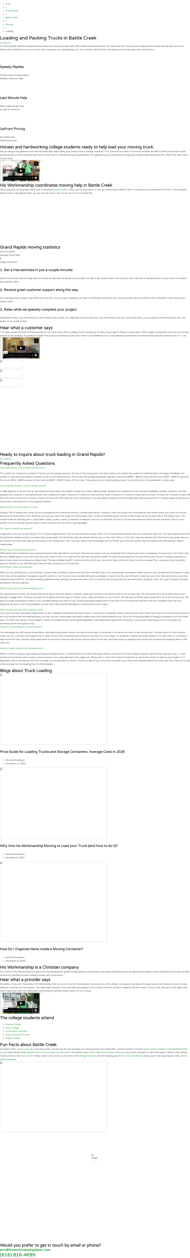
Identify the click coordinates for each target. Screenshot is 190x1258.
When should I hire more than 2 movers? (19, 507)
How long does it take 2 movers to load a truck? (23, 485)
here (181, 660)
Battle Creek (61, 189)
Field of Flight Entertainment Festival (106, 1052)
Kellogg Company (88, 1056)
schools (183, 1056)
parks (13, 1059)
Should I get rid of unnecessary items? (18, 549)
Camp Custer (23, 1049)
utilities (3, 1059)
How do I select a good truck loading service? (22, 648)
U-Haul (173, 189)
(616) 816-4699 (17, 1255)
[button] (95, 468)
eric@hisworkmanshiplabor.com (25, 1250)
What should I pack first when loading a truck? (22, 588)
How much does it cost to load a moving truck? (22, 468)
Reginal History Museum (38, 1052)
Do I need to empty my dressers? (16, 528)
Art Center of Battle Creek (159, 1049)
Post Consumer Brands (131, 1056)
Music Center (27, 1056)
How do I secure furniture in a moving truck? (21, 627)
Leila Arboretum (62, 1052)
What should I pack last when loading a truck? (21, 610)
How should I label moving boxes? (16, 567)
